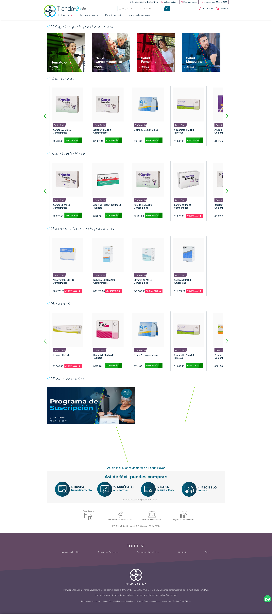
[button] (227, 116)
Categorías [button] (64, 15)
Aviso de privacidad (70, 552)
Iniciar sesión (209, 8)
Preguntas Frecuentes (138, 15)
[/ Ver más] (66, 52)
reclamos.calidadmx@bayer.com (161, 595)
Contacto (182, 552)
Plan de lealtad (113, 15)
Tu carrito (224, 8)
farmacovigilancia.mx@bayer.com (187, 590)
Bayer (208, 552)
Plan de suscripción (89, 15)
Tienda (65, 8)
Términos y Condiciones (148, 552)
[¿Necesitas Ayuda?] (267, 598)
